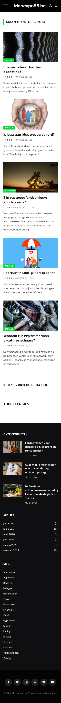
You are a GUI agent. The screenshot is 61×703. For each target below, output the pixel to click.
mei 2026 (8, 528)
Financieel (8, 609)
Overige (9, 60)
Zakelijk (9, 127)
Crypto (7, 599)
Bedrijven (8, 582)
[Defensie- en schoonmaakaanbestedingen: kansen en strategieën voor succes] (12, 490)
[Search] (56, 6)
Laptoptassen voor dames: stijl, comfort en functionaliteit (40, 446)
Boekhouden (10, 593)
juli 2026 (8, 523)
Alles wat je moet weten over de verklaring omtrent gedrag (40, 468)
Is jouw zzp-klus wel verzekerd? (29, 134)
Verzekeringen (11, 652)
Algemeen (10, 190)
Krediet (7, 625)
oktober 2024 (11, 550)
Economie (9, 604)
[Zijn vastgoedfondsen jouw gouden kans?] (30, 177)
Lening (7, 631)
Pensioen (8, 647)
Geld (6, 615)
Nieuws (7, 636)
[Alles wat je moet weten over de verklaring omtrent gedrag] (12, 468)
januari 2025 (10, 544)
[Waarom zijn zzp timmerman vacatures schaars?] (30, 316)
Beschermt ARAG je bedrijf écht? (29, 273)
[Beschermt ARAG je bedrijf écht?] (30, 253)
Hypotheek (9, 620)
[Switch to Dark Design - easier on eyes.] (50, 5)
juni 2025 (8, 539)
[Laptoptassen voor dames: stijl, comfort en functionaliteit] (12, 447)
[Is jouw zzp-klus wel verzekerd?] (30, 114)
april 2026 (9, 534)
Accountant (10, 572)
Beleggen (8, 588)
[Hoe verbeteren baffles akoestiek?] (30, 47)
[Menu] (5, 6)
